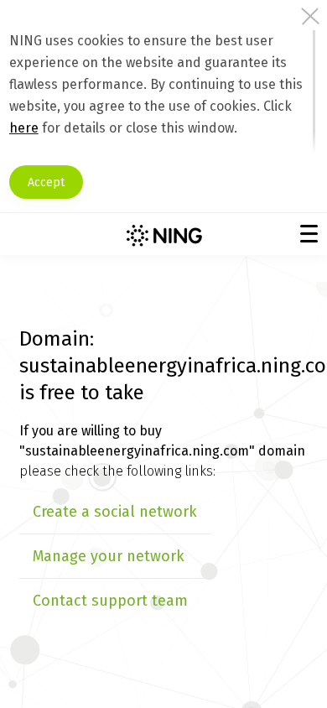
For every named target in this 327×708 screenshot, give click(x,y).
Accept (46, 182)
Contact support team (110, 600)
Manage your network (108, 556)
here (24, 128)
